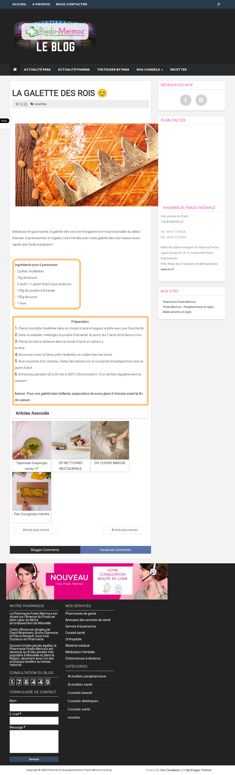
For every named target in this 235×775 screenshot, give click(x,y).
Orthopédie (73, 639)
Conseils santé (79, 709)
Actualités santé (80, 684)
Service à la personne (80, 626)
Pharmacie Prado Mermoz (179, 302)
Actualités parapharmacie (87, 676)
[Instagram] (201, 100)
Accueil (19, 4)
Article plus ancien (125, 530)
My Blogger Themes (199, 770)
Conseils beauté (80, 693)
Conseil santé (75, 633)
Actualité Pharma (74, 69)
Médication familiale (80, 652)
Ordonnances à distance (83, 658)
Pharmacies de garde (80, 613)
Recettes (178, 69)
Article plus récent (36, 530)
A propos (41, 4)
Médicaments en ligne (177, 312)
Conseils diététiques (83, 701)
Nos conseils (149, 69)
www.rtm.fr (167, 269)
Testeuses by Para (113, 69)
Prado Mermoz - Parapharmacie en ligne (188, 307)
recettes (40, 104)
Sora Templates (170, 770)
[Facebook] (185, 100)
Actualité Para (37, 69)
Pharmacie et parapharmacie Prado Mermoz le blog (80, 770)
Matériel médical (77, 645)
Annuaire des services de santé (88, 620)
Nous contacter (71, 4)
